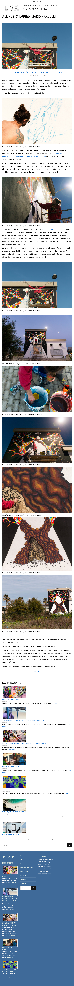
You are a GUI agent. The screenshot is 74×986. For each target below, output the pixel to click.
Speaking (23, 883)
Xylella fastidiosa (47, 229)
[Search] (69, 845)
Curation (23, 875)
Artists (44, 75)
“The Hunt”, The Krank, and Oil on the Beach (14, 812)
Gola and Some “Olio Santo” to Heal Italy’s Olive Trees (37, 72)
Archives (23, 879)
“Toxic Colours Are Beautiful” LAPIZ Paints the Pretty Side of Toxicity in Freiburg (24, 720)
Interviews (23, 864)
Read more (37, 671)
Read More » (55, 703)
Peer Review (24, 871)
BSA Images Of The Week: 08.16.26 (10, 766)
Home (22, 856)
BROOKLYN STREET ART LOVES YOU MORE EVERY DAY (40, 7)
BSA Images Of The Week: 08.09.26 (10, 835)
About (22, 860)
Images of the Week (26, 868)
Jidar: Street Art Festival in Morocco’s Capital (15, 789)
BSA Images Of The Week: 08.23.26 (10, 699)
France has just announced (35, 156)
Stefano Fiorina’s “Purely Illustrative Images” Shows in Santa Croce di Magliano (24, 743)
